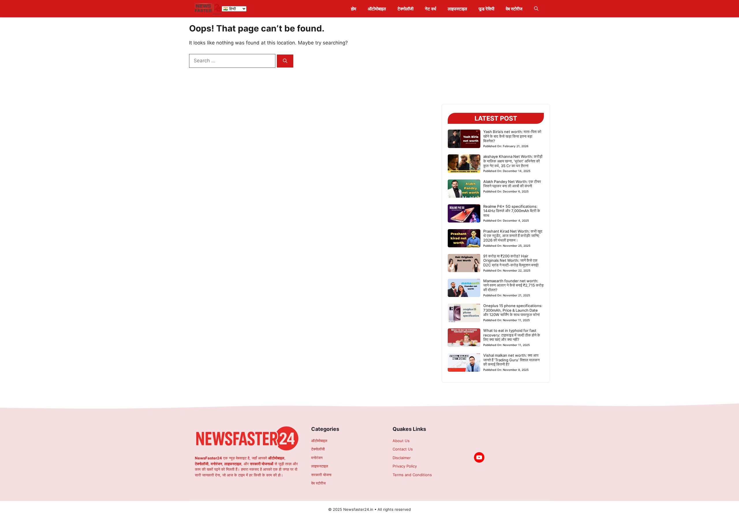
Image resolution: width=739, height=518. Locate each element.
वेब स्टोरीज (514, 9)
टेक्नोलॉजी (405, 9)
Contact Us (403, 449)
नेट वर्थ (430, 9)
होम (353, 9)
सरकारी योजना (321, 474)
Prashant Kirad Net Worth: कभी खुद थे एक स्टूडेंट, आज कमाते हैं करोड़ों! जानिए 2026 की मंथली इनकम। (512, 235)
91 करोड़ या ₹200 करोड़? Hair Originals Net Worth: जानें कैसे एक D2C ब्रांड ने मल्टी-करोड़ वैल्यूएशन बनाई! (511, 260)
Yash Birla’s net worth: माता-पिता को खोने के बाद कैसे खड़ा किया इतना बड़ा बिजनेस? (512, 136)
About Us (401, 440)
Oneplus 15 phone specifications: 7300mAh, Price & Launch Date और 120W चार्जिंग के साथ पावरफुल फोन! (512, 310)
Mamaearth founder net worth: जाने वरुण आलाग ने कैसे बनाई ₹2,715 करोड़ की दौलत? (513, 285)
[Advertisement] (496, 63)
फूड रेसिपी (486, 9)
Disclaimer (402, 457)
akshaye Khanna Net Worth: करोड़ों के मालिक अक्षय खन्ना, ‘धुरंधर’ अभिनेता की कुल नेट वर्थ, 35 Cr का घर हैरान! (512, 161)
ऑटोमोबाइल (377, 9)
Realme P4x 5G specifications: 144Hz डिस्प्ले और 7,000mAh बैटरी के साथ (511, 211)
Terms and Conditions (412, 474)
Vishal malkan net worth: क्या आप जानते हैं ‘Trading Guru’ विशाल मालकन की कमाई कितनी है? (511, 359)
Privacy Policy (405, 466)
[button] (536, 9)
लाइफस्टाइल (457, 9)
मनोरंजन (316, 457)
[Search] (285, 61)
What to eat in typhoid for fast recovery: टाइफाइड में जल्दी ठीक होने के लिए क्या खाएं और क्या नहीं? (511, 335)
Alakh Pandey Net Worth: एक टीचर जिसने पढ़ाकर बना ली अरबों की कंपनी (512, 183)
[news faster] (208, 8)
